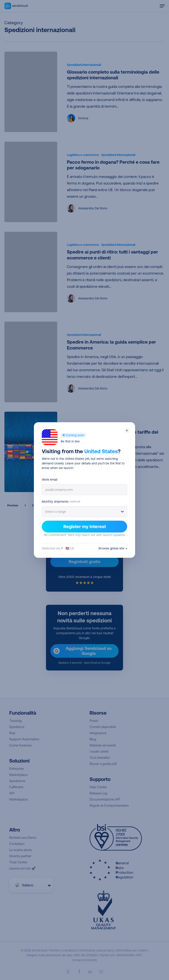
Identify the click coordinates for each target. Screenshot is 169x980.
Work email (49, 479)
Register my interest (84, 526)
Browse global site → (113, 548)
